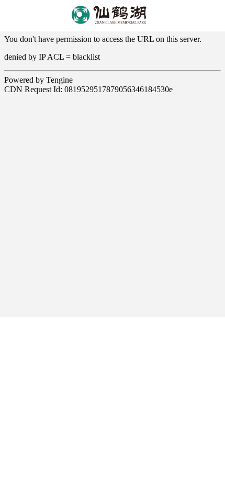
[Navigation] (213, 15)
